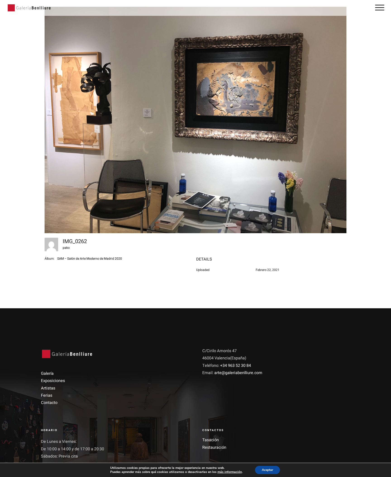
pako (66, 247)
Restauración (214, 447)
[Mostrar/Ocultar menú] (379, 7)
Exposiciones (53, 381)
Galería (47, 373)
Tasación (210, 440)
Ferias (46, 395)
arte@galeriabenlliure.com (238, 373)
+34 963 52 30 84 (235, 366)
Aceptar (267, 470)
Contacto (49, 403)
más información (229, 472)
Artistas (48, 388)
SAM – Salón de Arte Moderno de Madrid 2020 (89, 258)
